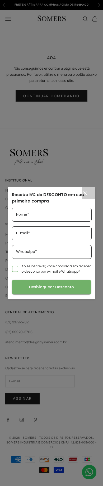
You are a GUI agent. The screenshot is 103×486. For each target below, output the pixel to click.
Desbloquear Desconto (51, 287)
